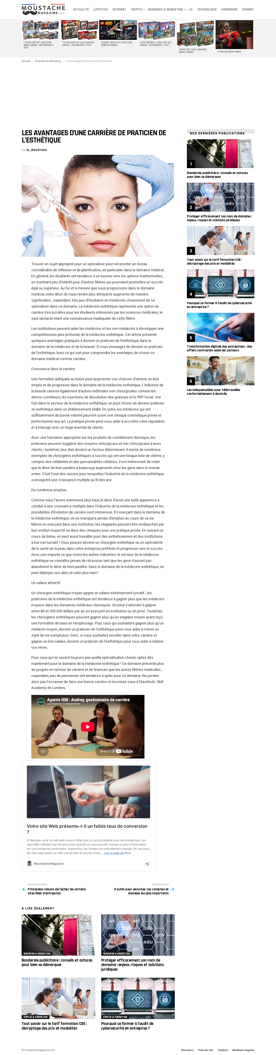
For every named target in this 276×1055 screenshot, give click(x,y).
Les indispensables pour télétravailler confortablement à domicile (213, 392)
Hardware (229, 9)
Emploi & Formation (35, 1017)
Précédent (24, 38)
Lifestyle (101, 9)
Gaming (248, 9)
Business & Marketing (165, 9)
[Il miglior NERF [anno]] (234, 34)
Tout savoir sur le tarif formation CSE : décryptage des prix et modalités (54, 1026)
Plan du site (205, 1050)
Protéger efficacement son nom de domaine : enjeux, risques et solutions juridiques (132, 965)
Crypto (136, 9)
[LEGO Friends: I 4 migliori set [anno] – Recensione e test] (157, 30)
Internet (119, 9)
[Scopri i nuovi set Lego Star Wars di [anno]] (118, 30)
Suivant (252, 38)
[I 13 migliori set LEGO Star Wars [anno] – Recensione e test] (40, 30)
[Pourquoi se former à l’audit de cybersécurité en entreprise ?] (138, 998)
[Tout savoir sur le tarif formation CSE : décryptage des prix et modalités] (58, 998)
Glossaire (187, 1050)
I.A (191, 9)
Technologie (207, 9)
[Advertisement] (138, 93)
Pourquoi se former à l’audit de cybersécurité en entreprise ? (127, 1026)
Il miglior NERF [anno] (229, 51)
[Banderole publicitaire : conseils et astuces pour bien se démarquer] (58, 935)
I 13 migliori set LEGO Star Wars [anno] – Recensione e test (39, 45)
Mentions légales (243, 1050)
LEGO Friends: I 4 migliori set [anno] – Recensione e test (155, 44)
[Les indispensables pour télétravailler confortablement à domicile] (220, 370)
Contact (223, 1050)
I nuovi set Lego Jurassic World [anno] (193, 51)
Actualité (81, 9)
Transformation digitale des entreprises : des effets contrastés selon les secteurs (219, 348)
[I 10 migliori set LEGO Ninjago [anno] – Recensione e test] (79, 30)
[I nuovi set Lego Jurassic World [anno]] (195, 33)
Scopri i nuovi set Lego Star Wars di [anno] (116, 44)
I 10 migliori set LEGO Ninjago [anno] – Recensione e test (78, 44)
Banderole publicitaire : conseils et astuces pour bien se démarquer (57, 962)
